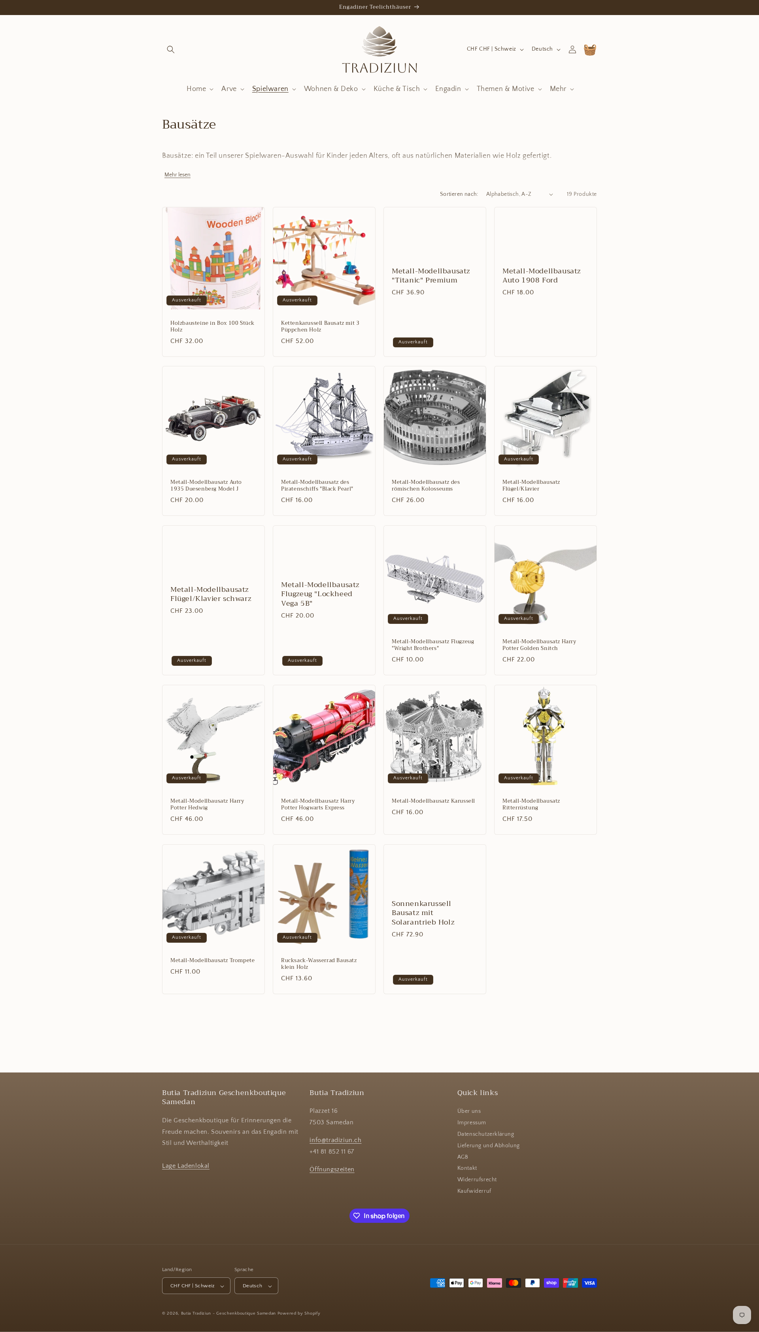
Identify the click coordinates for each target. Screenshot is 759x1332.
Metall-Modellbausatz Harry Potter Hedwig (207, 804)
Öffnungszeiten (332, 1169)
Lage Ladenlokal (186, 1165)
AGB (462, 1157)
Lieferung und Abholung (488, 1146)
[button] (170, 49)
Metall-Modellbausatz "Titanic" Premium (431, 275)
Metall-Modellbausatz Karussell (433, 801)
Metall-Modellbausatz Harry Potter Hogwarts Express (318, 804)
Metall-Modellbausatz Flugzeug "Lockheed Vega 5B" (320, 594)
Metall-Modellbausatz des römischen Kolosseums (426, 486)
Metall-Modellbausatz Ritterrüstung (531, 804)
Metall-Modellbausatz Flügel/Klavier (531, 486)
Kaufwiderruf (474, 1191)
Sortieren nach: (459, 194)
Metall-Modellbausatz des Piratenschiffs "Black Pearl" (317, 486)
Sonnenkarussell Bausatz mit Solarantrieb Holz (423, 913)
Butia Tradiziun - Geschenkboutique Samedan (228, 1313)
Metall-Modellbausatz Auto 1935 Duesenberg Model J (206, 486)
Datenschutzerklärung (485, 1134)
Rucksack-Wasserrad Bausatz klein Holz (319, 964)
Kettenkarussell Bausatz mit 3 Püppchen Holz (320, 326)
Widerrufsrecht (477, 1180)
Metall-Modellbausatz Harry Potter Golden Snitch (539, 645)
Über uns (469, 1111)
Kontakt (467, 1168)
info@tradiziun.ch (335, 1140)
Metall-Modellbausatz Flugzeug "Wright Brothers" (433, 645)
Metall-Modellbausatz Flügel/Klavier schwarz (210, 594)
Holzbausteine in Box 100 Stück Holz (212, 326)
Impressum (471, 1123)
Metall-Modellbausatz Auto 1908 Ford (541, 275)
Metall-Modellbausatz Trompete (212, 960)
